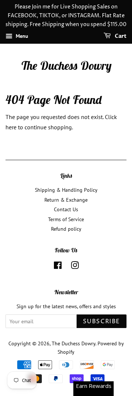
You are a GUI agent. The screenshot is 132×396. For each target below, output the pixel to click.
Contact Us (66, 209)
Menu (21, 36)
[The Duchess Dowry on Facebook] (58, 266)
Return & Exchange (66, 200)
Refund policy (66, 229)
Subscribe (101, 321)
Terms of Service (66, 219)
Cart (120, 36)
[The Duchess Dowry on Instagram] (75, 266)
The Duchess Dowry (66, 65)
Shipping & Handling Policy (66, 190)
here (11, 127)
